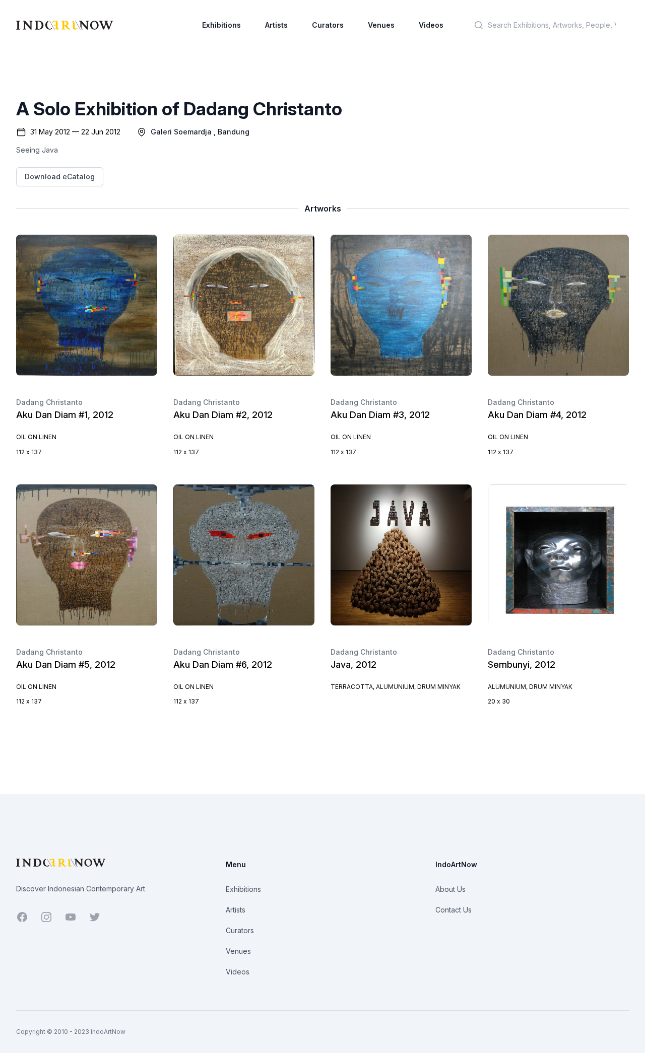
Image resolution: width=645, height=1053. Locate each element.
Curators (328, 25)
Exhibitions (221, 25)
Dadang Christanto (49, 402)
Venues (381, 25)
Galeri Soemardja (181, 131)
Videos (431, 25)
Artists (276, 25)
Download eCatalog (60, 176)
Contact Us (453, 909)
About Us (450, 889)
